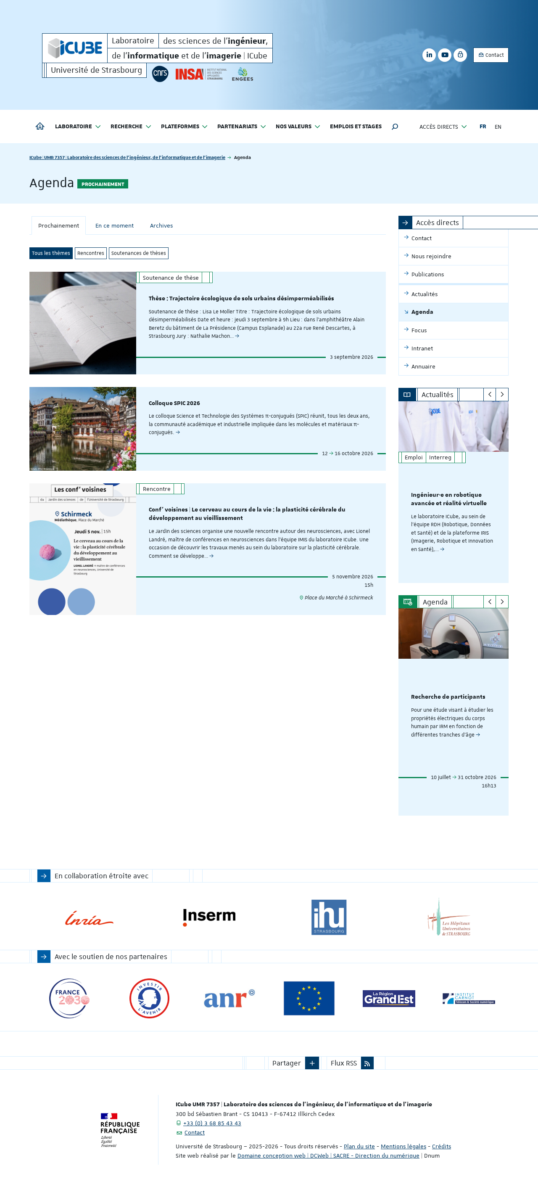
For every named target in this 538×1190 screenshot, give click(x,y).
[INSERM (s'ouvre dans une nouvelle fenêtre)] (209, 918)
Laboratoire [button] (73, 126)
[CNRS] (160, 73)
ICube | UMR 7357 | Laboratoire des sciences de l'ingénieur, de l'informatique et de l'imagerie (127, 157)
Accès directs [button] (438, 126)
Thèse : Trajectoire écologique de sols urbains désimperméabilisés (241, 298)
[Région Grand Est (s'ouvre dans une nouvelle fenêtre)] (389, 998)
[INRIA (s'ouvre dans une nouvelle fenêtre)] (89, 918)
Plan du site (359, 1146)
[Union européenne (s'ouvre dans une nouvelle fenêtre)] (309, 998)
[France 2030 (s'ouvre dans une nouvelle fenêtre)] (69, 998)
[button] (395, 126)
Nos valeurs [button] (293, 126)
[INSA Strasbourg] (200, 73)
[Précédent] (489, 394)
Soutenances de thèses (138, 253)
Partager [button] (286, 1063)
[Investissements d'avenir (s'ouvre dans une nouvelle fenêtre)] (149, 998)
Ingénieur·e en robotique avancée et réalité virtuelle (449, 499)
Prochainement (58, 225)
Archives (161, 225)
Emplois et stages (356, 126)
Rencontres (90, 253)
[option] (453, 492)
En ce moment (114, 225)
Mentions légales (403, 1146)
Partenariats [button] (237, 126)
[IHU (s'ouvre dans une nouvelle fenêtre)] (328, 918)
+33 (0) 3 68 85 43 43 (212, 1123)
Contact (494, 55)
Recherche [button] (126, 126)
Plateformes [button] (180, 126)
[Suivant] (502, 394)
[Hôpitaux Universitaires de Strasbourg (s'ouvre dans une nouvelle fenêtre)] (448, 918)
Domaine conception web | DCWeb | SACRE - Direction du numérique (328, 1155)
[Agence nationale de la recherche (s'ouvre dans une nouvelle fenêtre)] (229, 998)
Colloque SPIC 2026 (174, 403)
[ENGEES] (242, 73)
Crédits (441, 1146)
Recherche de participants (448, 697)
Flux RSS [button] (344, 1063)
